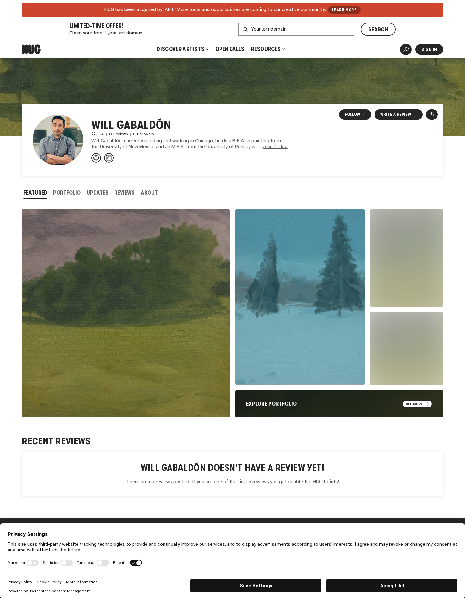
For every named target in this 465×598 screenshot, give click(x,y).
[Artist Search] (406, 49)
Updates (97, 193)
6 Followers (143, 134)
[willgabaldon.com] (96, 158)
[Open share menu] (431, 114)
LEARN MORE (344, 10)
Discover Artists (180, 49)
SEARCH (378, 29)
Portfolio (67, 193)
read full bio (276, 147)
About (149, 193)
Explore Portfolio (271, 404)
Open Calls (229, 49)
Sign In (429, 49)
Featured (35, 193)
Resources (266, 49)
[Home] (31, 49)
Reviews (124, 193)
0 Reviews (118, 134)
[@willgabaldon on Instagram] (109, 158)
